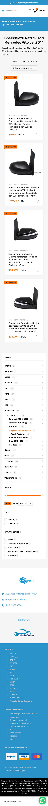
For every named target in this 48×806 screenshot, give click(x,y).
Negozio (13, 736)
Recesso (13, 729)
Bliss (10, 539)
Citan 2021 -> (14, 415)
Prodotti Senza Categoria (21, 701)
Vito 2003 (13, 445)
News (12, 739)
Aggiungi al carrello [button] (37, 134)
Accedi (21, 3)
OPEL (6, 456)
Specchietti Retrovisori (18, 115)
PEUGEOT (8, 461)
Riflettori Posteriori (19, 437)
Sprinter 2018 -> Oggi (18, 423)
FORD (6, 394)
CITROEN (8, 383)
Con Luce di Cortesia (18, 543)
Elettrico (13, 547)
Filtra (8, 503)
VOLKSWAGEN (10, 478)
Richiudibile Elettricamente (22, 551)
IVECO (7, 399)
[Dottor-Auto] (9, 11)
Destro (11, 520)
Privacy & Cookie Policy (20, 723)
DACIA (7, 377)
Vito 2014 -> (29, 21)
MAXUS (7, 366)
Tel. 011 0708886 (26, 786)
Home (4, 21)
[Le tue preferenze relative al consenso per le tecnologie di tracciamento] (12, 801)
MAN (6, 405)
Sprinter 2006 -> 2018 (18, 419)
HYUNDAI (8, 372)
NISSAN (7, 450)
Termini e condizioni (19, 726)
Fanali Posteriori (18, 434)
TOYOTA (8, 472)
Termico (12, 555)
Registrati (32, 3)
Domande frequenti (18, 720)
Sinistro (12, 524)
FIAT (6, 388)
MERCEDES (15, 21)
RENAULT (8, 467)
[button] (42, 800)
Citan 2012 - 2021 (16, 441)
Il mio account (16, 733)
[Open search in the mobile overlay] (30, 10)
